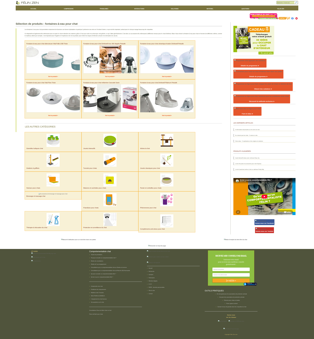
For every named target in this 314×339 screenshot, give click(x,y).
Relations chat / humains (97, 292)
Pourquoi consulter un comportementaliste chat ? (103, 257)
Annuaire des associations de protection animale (231, 297)
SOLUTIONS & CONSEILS (98, 295)
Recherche (151, 271)
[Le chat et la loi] (36, 261)
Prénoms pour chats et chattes (232, 300)
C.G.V (150, 284)
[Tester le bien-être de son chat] (158, 251)
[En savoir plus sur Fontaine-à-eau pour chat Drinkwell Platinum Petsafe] (167, 112)
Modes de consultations (97, 261)
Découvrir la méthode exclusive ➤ (262, 101)
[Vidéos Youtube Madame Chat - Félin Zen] (296, 19)
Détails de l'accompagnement (98, 264)
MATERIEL (210, 8)
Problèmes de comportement (98, 289)
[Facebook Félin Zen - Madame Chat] (292, 19)
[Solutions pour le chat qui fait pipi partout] (158, 256)
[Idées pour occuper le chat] (253, 54)
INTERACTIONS (139, 8)
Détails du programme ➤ (250, 66)
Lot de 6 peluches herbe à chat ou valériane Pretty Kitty (249, 169)
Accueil (150, 268)
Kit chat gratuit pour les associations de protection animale (232, 294)
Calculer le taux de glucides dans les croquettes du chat (231, 306)
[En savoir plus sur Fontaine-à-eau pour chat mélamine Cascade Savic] (110, 112)
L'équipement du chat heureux (99, 299)
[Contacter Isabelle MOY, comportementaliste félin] (284, 19)
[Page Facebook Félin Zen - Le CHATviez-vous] (222, 321)
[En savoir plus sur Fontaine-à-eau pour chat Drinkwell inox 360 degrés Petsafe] (110, 73)
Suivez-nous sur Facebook (264, 223)
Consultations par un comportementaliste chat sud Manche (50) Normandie (110, 270)
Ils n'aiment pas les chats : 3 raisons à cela (246, 135)
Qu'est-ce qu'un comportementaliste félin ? (102, 277)
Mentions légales (153, 281)
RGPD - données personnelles (156, 287)
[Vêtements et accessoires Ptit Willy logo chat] (43, 253)
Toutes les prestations (96, 254)
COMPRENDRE (69, 8)
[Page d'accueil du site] (28, 4)
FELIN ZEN (280, 8)
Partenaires (152, 277)
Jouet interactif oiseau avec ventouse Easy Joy (247, 158)
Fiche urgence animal (231, 303)
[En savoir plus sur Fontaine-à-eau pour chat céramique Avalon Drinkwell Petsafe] (167, 73)
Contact (151, 293)
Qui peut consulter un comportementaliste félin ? (103, 273)
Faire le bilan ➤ (247, 114)
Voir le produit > (53, 76)
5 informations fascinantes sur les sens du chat (247, 129)
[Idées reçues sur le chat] (38, 257)
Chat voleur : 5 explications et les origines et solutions (249, 141)
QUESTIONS (245, 8)
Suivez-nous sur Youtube (264, 231)
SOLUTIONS (175, 8)
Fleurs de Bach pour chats (96, 314)
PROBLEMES (104, 8)
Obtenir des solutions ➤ (263, 89)
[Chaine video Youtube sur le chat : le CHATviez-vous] (236, 321)
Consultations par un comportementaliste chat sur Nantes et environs (109, 267)
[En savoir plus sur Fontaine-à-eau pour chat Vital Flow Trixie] (53, 112)
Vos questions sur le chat (97, 302)
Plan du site (152, 290)
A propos (151, 274)
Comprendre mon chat (97, 286)
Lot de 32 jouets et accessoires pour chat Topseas (248, 163)
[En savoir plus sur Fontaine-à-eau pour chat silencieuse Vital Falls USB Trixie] (53, 73)
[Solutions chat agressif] (153, 262)
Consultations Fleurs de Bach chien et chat (100, 310)
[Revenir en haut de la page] (157, 246)
